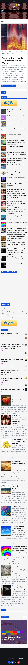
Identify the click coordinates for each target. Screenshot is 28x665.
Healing (6, 51)
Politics (14, 51)
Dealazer (6, 642)
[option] (14, 632)
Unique (15, 633)
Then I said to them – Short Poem (12, 638)
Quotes (22, 51)
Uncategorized (12, 53)
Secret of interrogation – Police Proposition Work (13, 60)
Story (12, 633)
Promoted (18, 51)
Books (3, 51)
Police (10, 51)
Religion (4, 633)
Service (7, 53)
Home (2, 21)
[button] (24, 617)
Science (3, 53)
